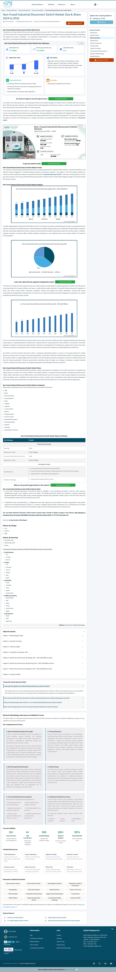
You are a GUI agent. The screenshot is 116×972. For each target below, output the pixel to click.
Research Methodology (97, 54)
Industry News (94, 46)
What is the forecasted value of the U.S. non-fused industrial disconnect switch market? (33, 702)
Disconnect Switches (37, 10)
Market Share (94, 40)
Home (3, 10)
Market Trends (94, 35)
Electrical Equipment (24, 10)
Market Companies (96, 43)
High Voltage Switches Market (57, 917)
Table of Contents (95, 48)
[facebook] (105, 963)
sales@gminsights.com (94, 946)
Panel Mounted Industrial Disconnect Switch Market (64, 921)
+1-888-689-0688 (94, 939)
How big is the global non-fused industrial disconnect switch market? (27, 686)
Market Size (93, 33)
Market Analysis (95, 38)
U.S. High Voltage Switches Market (17, 921)
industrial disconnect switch (52, 174)
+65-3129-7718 (91, 944)
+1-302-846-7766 (92, 942)
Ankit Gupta (68, 625)
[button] (84, 631)
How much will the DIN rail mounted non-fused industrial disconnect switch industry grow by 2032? (37, 698)
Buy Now (102, 22)
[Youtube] (111, 963)
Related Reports (95, 56)
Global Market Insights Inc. (11, 963)
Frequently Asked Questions (98, 51)
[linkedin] (94, 963)
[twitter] (99, 963)
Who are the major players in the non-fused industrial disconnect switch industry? (31, 707)
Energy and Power (12, 10)
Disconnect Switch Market (15, 917)
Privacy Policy (69, 969)
